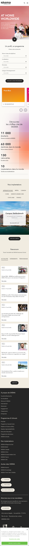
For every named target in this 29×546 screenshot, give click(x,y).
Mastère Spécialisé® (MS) (7, 429)
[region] (14, 537)
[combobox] (14, 55)
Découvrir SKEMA (5, 401)
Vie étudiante (4, 398)
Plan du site (4, 516)
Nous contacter (8, 490)
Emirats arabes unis (17, 194)
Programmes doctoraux (7, 434)
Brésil (17, 190)
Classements (4, 411)
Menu (27, 3)
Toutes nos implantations (7, 171)
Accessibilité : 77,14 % (20, 513)
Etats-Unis (11, 197)
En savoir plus (4, 160)
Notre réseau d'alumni (7, 149)
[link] (15, 81)
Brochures (7, 485)
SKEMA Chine (4, 452)
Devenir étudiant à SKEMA (8, 138)
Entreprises (4, 414)
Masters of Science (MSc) (7, 426)
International (4, 403)
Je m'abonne (5, 508)
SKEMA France (5, 457)
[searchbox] (14, 56)
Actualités (4, 259)
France (19, 197)
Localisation (5, 59)
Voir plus (14, 382)
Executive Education (6, 431)
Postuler (6, 479)
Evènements (13, 259)
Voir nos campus (14, 238)
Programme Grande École (7, 424)
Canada (23, 190)
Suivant (25, 110)
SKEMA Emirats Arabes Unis (8, 454)
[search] (24, 3)
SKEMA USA (4, 459)
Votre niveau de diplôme (8, 53)
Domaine (4, 65)
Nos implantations (7, 441)
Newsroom (4, 406)
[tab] (4, 259)
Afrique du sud (8, 190)
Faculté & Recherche (6, 396)
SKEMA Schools (5, 437)
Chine (7, 194)
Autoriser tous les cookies (14, 543)
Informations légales (6, 513)
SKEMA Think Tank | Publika (8, 472)
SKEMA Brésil (4, 447)
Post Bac (3, 421)
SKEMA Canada (5, 449)
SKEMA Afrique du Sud (7, 444)
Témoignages (23, 259)
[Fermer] (27, 529)
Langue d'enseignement (8, 70)
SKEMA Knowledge (6, 470)
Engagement (4, 409)
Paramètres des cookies (14, 539)
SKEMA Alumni (5, 467)
